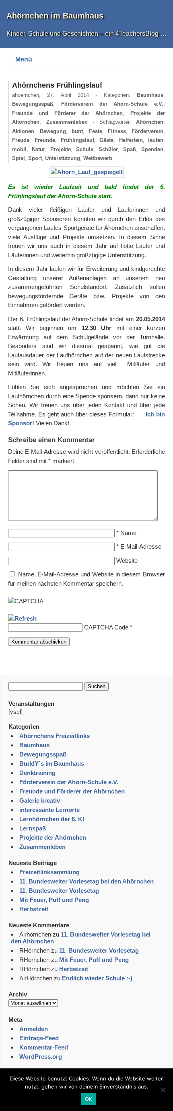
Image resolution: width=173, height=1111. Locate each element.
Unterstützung (62, 158)
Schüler (108, 149)
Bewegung (53, 131)
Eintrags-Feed (39, 1038)
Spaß (129, 149)
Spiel (18, 158)
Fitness (117, 131)
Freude (20, 140)
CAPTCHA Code (106, 627)
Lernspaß (32, 828)
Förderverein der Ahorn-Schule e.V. (112, 104)
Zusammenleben (67, 122)
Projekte (60, 149)
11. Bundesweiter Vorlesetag (59, 890)
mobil (19, 149)
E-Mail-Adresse (140, 546)
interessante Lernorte (49, 809)
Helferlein (131, 140)
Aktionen (23, 131)
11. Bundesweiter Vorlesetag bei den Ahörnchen (86, 881)
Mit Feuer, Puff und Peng (54, 899)
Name (128, 532)
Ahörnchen (149, 122)
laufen (155, 140)
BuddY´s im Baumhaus (51, 763)
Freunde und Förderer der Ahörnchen (67, 113)
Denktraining (37, 772)
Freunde (45, 140)
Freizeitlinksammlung (49, 872)
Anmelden (33, 1028)
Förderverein (147, 131)
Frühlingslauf (77, 140)
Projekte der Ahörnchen (52, 837)
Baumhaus (150, 95)
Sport (35, 158)
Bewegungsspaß (32, 104)
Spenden (152, 149)
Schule (84, 149)
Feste (95, 131)
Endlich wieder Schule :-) (97, 978)
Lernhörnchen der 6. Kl (51, 819)
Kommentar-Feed (43, 1047)
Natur (38, 149)
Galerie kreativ (39, 800)
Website (127, 560)
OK (89, 1099)
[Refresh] (22, 618)
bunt (77, 131)
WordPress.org (40, 1056)
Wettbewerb (97, 158)
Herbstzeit (33, 909)
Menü (23, 59)
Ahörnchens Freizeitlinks (54, 735)
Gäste (106, 140)
